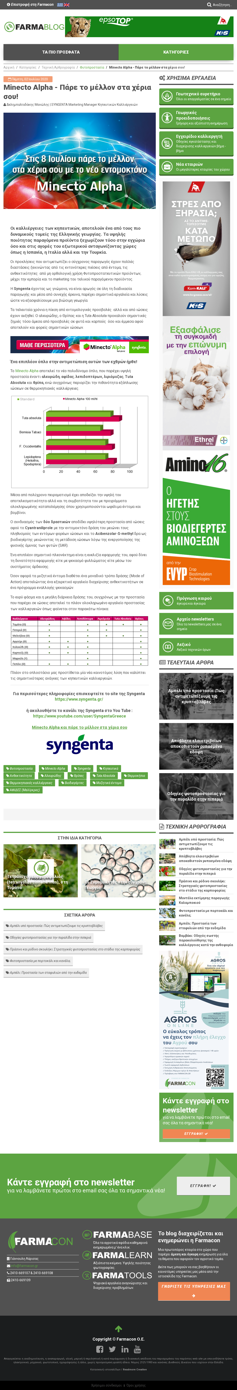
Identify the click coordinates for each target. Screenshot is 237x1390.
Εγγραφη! (194, 1134)
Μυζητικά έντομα (109, 783)
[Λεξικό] (196, 647)
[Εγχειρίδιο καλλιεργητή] (196, 143)
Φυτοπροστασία (92, 67)
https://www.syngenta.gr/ (79, 699)
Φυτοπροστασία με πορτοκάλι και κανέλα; (40, 961)
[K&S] (149, 26)
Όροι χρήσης (136, 1385)
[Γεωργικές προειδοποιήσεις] (196, 118)
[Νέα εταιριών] (196, 167)
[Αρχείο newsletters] (196, 624)
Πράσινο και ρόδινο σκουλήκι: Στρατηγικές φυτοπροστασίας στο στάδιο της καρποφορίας (74, 949)
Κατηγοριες (176, 52)
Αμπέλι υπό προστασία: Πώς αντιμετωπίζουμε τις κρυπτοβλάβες (56, 926)
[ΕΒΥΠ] (196, 517)
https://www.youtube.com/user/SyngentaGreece (79, 716)
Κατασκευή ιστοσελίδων (105, 1369)
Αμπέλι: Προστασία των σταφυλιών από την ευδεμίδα (48, 972)
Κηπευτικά (110, 768)
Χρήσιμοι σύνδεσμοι (106, 1385)
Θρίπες (78, 776)
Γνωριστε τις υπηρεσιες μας (194, 1286)
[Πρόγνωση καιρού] (196, 600)
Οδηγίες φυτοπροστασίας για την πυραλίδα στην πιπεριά (50, 937)
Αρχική (8, 67)
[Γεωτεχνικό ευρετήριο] (196, 96)
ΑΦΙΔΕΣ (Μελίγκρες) (24, 790)
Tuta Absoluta (105, 776)
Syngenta (83, 768)
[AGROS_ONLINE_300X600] (194, 1019)
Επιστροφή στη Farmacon (32, 4)
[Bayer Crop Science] (196, 383)
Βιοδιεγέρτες (74, 783)
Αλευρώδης (52, 776)
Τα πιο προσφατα (61, 52)
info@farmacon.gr (24, 1266)
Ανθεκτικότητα (20, 776)
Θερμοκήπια (136, 776)
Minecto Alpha (26, 371)
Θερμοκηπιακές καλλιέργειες (30, 783)
